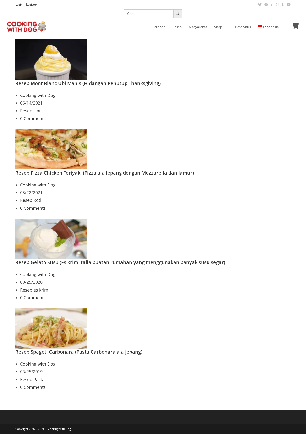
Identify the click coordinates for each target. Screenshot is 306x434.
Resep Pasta (32, 379)
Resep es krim (34, 290)
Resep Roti (30, 200)
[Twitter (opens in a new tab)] (260, 4)
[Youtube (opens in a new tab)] (288, 4)
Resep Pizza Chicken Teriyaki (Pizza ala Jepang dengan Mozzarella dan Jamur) (104, 172)
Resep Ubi (30, 110)
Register (31, 4)
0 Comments (33, 118)
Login (18, 4)
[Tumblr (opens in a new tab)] (282, 4)
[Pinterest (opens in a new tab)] (272, 4)
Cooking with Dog (37, 95)
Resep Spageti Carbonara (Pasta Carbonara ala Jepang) (78, 352)
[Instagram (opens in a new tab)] (277, 4)
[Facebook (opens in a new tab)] (266, 4)
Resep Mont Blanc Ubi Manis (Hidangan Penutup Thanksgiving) (88, 83)
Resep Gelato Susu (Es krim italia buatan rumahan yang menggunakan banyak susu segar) (120, 262)
